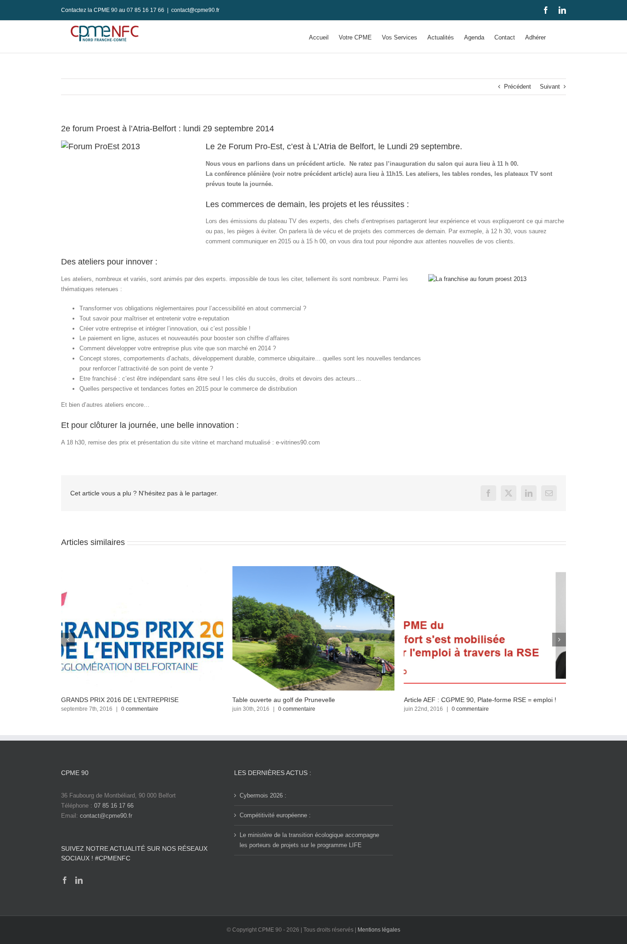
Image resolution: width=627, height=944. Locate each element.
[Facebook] (64, 880)
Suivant (550, 86)
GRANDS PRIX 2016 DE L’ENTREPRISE (120, 699)
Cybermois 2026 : (263, 795)
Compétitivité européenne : (275, 815)
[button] (68, 639)
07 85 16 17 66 (114, 805)
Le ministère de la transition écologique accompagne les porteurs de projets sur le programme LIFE (309, 840)
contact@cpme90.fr (195, 10)
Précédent (517, 86)
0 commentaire (139, 709)
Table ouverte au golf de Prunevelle (283, 699)
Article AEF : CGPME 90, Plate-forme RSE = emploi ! (480, 699)
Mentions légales (379, 930)
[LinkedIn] (79, 880)
